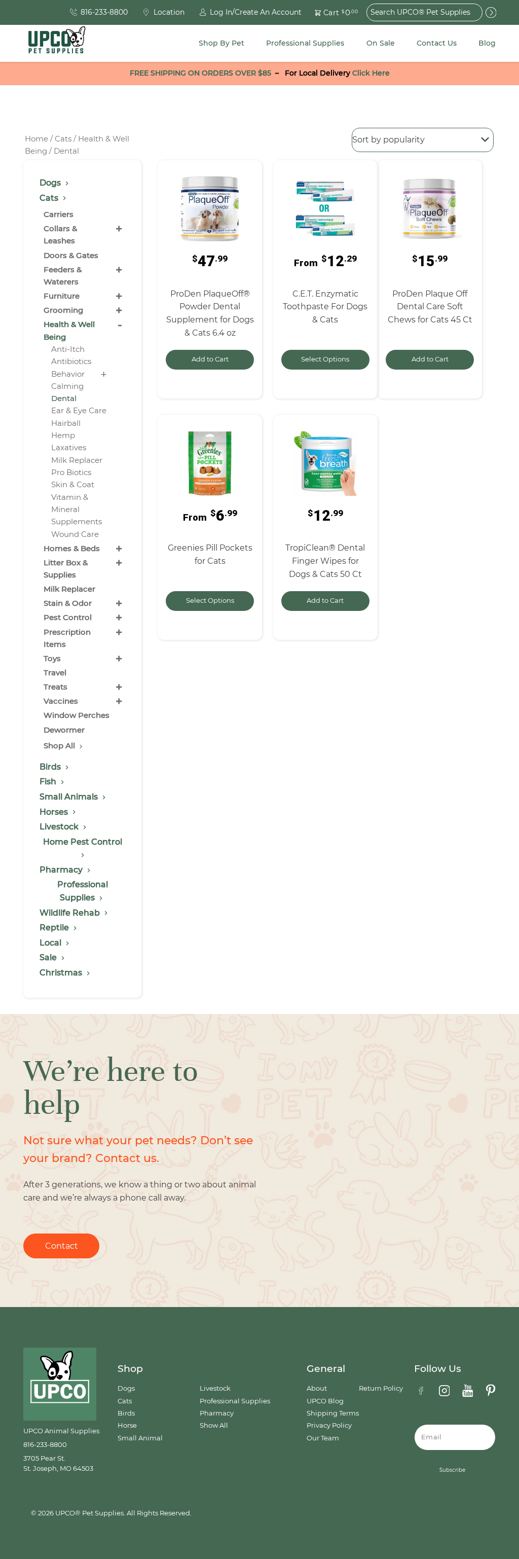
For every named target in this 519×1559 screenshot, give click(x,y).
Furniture (62, 296)
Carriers (58, 214)
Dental (64, 398)
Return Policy (381, 1388)
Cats (63, 138)
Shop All (60, 745)
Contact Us (437, 43)
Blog (487, 43)
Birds (126, 1413)
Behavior (68, 374)
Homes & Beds (72, 548)
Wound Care (75, 534)
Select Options (325, 359)
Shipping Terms (333, 1413)
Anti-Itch (68, 349)
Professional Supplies (305, 43)
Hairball (66, 423)
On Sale (380, 43)
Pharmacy (217, 1413)
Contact (61, 1246)
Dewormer (64, 730)
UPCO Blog (325, 1401)
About (317, 1388)
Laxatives (68, 447)
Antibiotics (71, 361)
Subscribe (452, 1470)
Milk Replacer (76, 460)
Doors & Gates (71, 255)
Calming (67, 386)
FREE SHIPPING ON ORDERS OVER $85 (200, 73)
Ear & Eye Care (78, 410)
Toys (52, 658)
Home (36, 138)
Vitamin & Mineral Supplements (76, 509)
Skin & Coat (72, 484)
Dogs (126, 1388)
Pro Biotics (71, 472)
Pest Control (68, 617)
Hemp (63, 435)
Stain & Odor (68, 603)
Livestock (215, 1388)
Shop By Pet (221, 43)
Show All (214, 1425)
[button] (330, 12)
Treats (55, 687)
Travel (55, 672)
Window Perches (76, 715)
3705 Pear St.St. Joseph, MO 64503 (58, 1463)
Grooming (63, 310)
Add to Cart (210, 359)
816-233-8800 (45, 1444)
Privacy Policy (329, 1425)
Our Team (323, 1438)
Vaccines (61, 701)
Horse (127, 1425)
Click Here (371, 73)
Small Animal (140, 1438)
